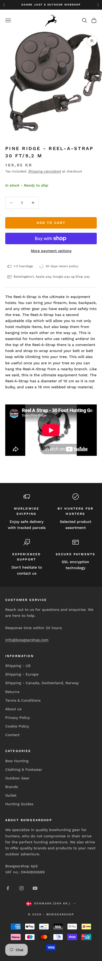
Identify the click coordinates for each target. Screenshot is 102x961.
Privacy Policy (17, 717)
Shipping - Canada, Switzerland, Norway (42, 683)
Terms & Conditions (23, 700)
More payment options (51, 251)
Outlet (10, 795)
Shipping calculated (44, 171)
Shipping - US (18, 666)
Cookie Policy (17, 726)
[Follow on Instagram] (21, 888)
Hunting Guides (19, 804)
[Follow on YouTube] (35, 888)
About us (13, 709)
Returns (12, 692)
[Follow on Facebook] (7, 888)
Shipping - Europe (21, 674)
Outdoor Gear (17, 778)
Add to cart (51, 223)
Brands (11, 787)
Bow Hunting (17, 761)
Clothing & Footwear (23, 769)
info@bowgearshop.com (26, 640)
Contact (12, 735)
